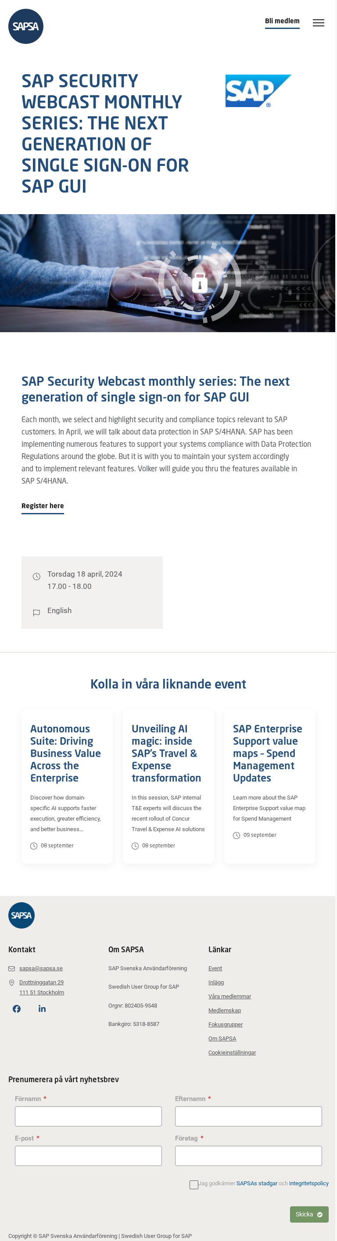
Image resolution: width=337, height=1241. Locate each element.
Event (215, 968)
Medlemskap (224, 1010)
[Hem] (30, 26)
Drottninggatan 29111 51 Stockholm (41, 987)
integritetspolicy (309, 1183)
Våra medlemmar (229, 996)
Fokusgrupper (225, 1024)
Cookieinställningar (232, 1052)
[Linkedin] (42, 1009)
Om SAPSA (222, 1038)
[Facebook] (16, 1009)
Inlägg (216, 982)
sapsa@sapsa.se (41, 968)
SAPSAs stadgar (257, 1183)
